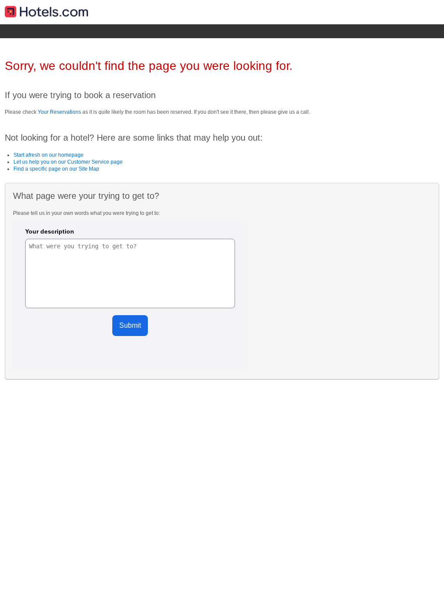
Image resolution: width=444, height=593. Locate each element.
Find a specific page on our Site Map (56, 169)
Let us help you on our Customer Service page (68, 162)
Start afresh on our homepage (48, 155)
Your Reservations (59, 112)
